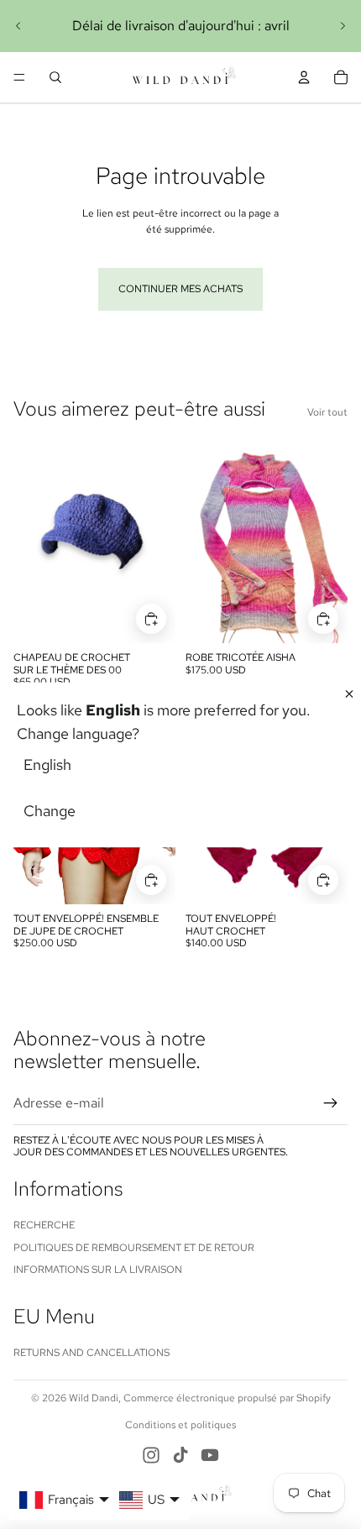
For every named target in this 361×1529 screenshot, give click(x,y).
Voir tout (327, 412)
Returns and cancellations (91, 1352)
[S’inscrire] (331, 1103)
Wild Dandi (93, 1398)
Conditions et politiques (180, 1425)
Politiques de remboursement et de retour (133, 1247)
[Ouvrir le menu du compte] (303, 77)
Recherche (44, 1225)
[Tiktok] (180, 1455)
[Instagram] (151, 1455)
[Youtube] (210, 1455)
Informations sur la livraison (97, 1269)
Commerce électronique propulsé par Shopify (227, 1398)
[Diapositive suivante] (342, 26)
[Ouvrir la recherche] (55, 77)
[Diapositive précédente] (18, 26)
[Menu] (19, 77)
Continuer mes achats (180, 289)
